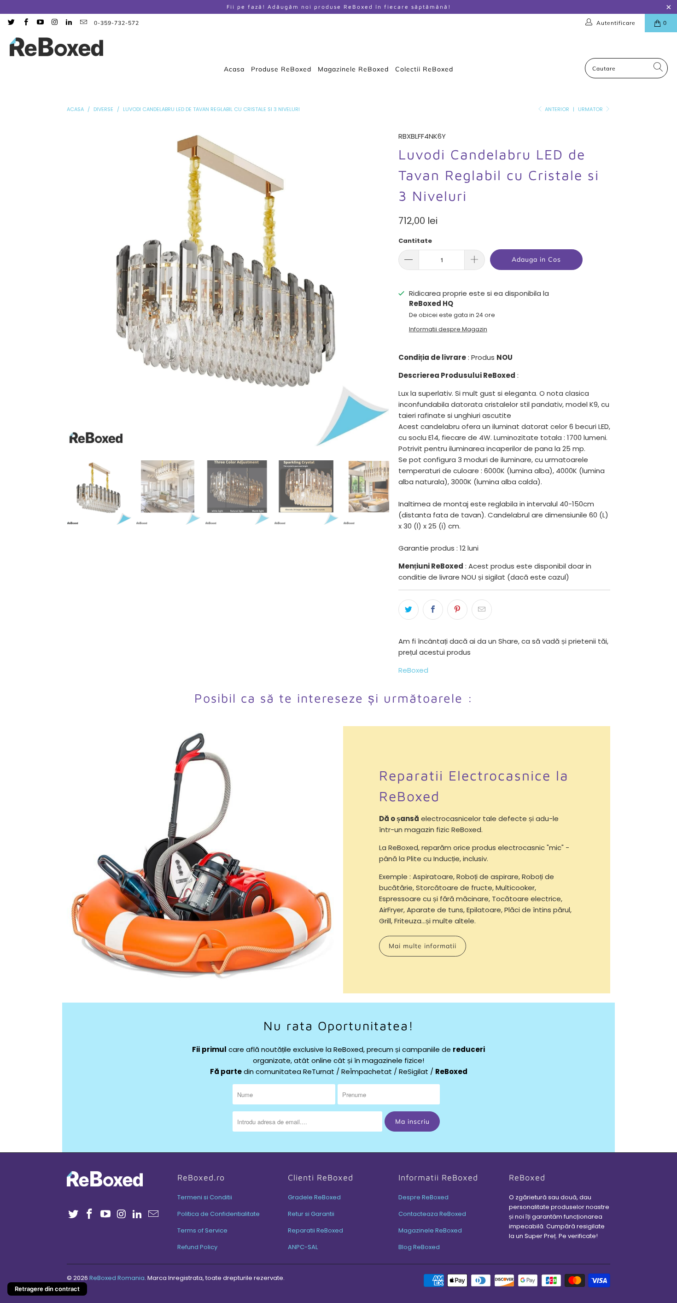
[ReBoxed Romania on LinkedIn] (68, 23)
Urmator (591, 109)
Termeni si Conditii (204, 1197)
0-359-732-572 (116, 22)
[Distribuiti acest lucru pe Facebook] (433, 609)
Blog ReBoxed (419, 1247)
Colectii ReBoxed (424, 69)
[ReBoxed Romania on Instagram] (54, 23)
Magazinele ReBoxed (353, 69)
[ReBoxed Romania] (56, 47)
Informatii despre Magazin (448, 329)
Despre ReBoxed (423, 1197)
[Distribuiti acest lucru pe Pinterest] (457, 609)
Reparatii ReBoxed (315, 1230)
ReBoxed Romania (117, 1278)
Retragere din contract (47, 1288)
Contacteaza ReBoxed (432, 1213)
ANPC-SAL (303, 1247)
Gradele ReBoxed (314, 1197)
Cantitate (415, 240)
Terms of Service (202, 1230)
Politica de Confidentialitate (218, 1213)
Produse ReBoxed (281, 69)
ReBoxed (413, 670)
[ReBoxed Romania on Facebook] (25, 23)
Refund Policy (197, 1247)
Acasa (234, 69)
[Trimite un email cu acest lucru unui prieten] (482, 609)
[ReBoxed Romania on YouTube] (40, 23)
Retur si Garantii (311, 1213)
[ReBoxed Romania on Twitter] (11, 23)
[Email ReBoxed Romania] (83, 23)
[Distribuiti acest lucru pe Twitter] (408, 609)
